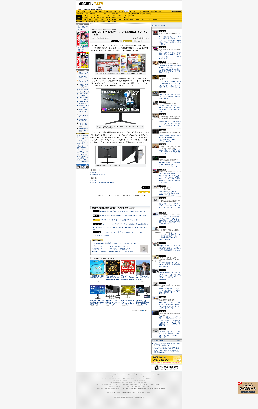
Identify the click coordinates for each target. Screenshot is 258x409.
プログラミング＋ (134, 384)
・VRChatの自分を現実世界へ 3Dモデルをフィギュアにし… (82, 137)
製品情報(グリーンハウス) (100, 174)
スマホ (139, 11)
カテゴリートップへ (144, 192)
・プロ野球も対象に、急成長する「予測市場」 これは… (82, 158)
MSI (114, 15)
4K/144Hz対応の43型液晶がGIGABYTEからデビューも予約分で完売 (123, 215)
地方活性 (134, 13)
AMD (90, 17)
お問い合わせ (140, 392)
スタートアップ (145, 11)
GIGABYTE (102, 17)
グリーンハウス (96, 172)
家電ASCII (92, 13)
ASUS (119, 15)
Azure (102, 19)
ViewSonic (119, 17)
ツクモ (94, 180)
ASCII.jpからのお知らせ (158, 340)
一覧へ (178, 340)
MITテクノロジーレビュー (144, 386)
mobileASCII (134, 386)
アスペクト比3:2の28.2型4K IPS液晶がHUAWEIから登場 (119, 220)
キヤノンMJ (90, 21)
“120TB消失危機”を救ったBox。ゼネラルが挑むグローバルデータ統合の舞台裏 (169, 264)
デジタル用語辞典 (127, 386)
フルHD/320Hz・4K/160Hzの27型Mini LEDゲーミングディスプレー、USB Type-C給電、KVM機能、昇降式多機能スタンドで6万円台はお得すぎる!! (170, 69)
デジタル (101, 11)
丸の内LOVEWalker (151, 388)
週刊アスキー (107, 13)
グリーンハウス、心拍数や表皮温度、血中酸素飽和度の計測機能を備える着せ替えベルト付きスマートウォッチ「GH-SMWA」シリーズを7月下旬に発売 (120, 226)
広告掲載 (147, 392)
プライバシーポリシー (123, 392)
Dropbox (114, 19)
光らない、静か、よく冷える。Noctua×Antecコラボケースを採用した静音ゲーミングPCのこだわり (169, 108)
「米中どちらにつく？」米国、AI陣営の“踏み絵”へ (110, 246)
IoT (85, 11)
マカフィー (84, 21)
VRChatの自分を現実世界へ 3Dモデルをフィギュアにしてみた (115, 243)
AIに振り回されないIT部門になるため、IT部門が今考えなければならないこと (169, 151)
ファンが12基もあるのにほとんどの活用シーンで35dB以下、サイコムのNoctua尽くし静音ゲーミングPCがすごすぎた (170, 138)
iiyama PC (123, 376)
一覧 (121, 41)
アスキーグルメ (100, 13)
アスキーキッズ (79, 13)
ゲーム (152, 11)
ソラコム (108, 19)
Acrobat (90, 19)
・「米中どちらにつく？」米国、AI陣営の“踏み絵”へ (82, 142)
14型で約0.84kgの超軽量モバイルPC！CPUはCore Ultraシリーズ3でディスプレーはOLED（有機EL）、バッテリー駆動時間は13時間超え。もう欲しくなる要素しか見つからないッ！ (170, 178)
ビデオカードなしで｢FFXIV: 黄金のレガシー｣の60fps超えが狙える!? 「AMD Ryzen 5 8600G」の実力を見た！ (169, 334)
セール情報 (158, 11)
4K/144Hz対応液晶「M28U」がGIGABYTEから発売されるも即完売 (122, 211)
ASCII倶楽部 (176, 11)
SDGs (129, 13)
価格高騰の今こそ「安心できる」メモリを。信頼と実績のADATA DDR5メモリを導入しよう (169, 193)
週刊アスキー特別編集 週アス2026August (83, 27)
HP (125, 15)
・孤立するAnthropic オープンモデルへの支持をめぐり (82, 147)
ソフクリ (155, 19)
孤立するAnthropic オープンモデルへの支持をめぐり (111, 249)
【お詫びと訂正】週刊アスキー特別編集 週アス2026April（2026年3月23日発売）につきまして (166, 348)
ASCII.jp (84, 3)
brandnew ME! (108, 21)
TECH (95, 11)
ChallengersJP (146, 13)
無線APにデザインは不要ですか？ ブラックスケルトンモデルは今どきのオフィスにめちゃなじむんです (170, 124)
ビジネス (89, 11)
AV (131, 11)
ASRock (108, 17)
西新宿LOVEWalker (124, 388)
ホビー (121, 11)
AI (82, 11)
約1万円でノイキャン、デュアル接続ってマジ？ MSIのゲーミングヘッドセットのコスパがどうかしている (170, 206)
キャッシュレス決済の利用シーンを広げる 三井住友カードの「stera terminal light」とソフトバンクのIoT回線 (169, 236)
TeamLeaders (115, 13)
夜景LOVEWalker (133, 388)
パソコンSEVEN (108, 15)
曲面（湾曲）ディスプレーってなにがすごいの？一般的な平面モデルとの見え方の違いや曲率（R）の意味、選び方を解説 (169, 305)
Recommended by (136, 310)
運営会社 (132, 392)
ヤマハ (137, 19)
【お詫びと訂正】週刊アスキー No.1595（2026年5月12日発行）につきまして (167, 344)
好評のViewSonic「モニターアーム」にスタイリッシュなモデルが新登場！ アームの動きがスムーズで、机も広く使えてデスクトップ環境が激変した (170, 276)
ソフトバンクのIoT (148, 19)
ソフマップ (102, 21)
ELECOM (84, 17)
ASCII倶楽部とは (84, 162)
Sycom (102, 15)
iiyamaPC (96, 15)
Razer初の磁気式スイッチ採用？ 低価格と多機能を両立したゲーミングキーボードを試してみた (170, 164)
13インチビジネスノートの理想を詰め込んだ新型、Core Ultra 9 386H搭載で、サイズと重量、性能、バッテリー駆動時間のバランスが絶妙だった (170, 220)
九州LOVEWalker (142, 388)
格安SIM (86, 13)
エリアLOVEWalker (105, 388)
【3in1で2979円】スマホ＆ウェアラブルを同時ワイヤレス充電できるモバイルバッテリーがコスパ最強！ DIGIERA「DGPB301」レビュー (170, 85)
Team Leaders (126, 384)
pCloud (114, 21)
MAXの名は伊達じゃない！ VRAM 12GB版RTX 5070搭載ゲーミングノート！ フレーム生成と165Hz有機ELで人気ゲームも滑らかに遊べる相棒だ (170, 40)
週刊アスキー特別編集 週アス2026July (83, 49)
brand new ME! (137, 380)
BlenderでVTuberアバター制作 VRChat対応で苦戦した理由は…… (116, 251)
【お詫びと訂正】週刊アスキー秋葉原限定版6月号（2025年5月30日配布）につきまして (166, 351)
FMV (85, 15)
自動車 (116, 11)
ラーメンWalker (96, 388)
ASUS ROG (96, 17)
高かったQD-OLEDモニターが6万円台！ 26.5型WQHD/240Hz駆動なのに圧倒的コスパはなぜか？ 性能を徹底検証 (170, 55)
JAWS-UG (109, 378)
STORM (153, 376)
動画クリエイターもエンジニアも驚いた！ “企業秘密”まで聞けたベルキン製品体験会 (170, 96)
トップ (78, 11)
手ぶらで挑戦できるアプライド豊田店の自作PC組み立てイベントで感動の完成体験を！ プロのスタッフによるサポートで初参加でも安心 (170, 249)
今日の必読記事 (111, 386)
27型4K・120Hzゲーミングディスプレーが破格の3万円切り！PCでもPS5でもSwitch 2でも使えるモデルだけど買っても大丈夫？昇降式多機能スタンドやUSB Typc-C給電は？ (170, 321)
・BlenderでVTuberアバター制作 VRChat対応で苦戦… (82, 153)
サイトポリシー (111, 392)
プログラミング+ (123, 13)
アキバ (134, 11)
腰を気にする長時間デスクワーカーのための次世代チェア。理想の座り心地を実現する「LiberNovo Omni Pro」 (169, 291)
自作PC (98, 3)
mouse (90, 15)
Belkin (125, 17)
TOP (98, 374)
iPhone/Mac (109, 11)
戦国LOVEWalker (161, 388)
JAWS (84, 19)
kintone (96, 19)
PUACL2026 (139, 13)
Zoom (143, 19)
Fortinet (131, 19)
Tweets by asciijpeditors (158, 25)
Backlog (126, 19)
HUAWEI (114, 17)
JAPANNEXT (96, 21)
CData (119, 19)
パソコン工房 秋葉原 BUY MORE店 (103, 182)
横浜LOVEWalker (115, 388)
